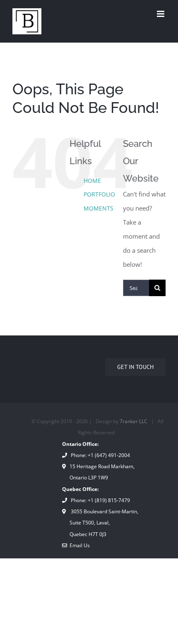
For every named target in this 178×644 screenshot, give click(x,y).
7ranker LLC (133, 421)
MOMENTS (98, 208)
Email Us (78, 545)
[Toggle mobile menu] (161, 14)
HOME (92, 180)
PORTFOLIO (99, 194)
